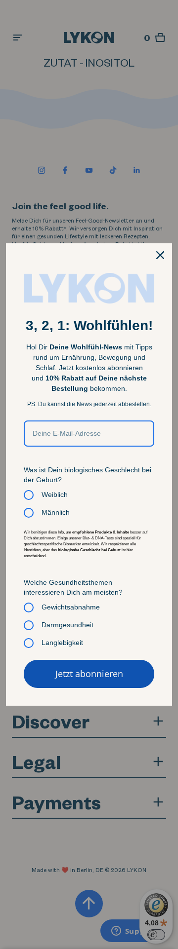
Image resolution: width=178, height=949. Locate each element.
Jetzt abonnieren (89, 674)
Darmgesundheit (67, 625)
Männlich (56, 512)
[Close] (160, 255)
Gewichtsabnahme (71, 607)
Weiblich (55, 494)
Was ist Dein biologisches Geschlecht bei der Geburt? (87, 475)
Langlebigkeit (62, 642)
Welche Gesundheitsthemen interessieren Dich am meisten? (73, 587)
